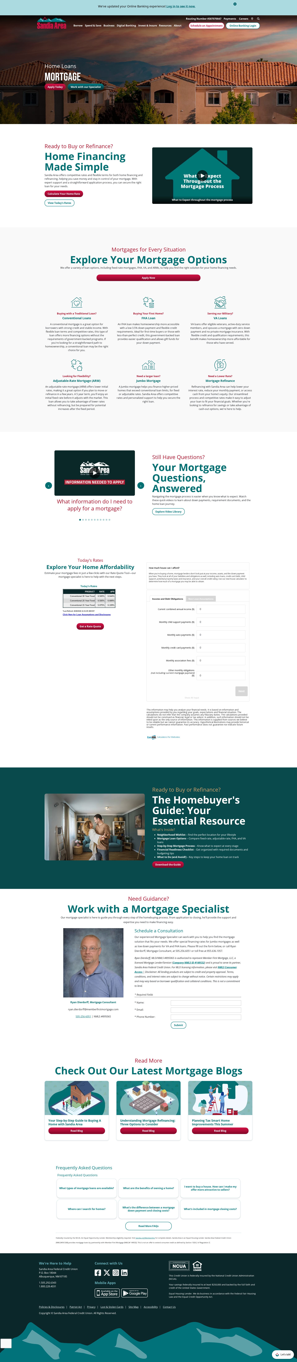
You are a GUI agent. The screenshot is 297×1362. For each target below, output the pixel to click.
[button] (283, 1354)
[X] (106, 1272)
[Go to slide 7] (98, 520)
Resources (165, 25)
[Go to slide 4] (89, 520)
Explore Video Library (168, 511)
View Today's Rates (59, 203)
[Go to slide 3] (86, 520)
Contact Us (169, 1307)
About (177, 25)
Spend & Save (93, 25)
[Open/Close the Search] (258, 18)
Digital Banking (126, 25)
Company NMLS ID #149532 (188, 962)
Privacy (91, 1307)
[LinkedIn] (124, 1272)
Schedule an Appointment (206, 25)
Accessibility (151, 1307)
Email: (140, 1009)
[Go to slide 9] (103, 520)
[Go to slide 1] (80, 520)
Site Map (134, 1307)
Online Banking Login (243, 25)
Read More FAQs (148, 1226)
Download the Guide (168, 864)
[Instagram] (116, 1272)
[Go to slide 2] (83, 520)
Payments (230, 18)
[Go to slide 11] (109, 520)
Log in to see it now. (180, 6)
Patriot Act (76, 1307)
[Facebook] (98, 1272)
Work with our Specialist (86, 87)
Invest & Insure (147, 25)
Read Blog (77, 1130)
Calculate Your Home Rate (64, 193)
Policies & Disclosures (52, 1307)
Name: (140, 1002)
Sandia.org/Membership (145, 1238)
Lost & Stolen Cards (112, 1307)
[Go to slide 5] (92, 520)
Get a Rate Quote (90, 626)
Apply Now (148, 277)
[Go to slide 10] (106, 520)
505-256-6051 (83, 1016)
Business (108, 25)
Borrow (78, 25)
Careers (243, 18)
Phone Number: (146, 1016)
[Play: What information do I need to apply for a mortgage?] (94, 473)
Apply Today (55, 87)
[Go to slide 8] (100, 520)
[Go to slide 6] (95, 520)
